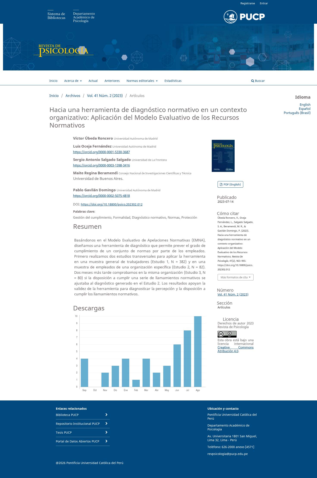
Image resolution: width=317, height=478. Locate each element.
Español (305, 108)
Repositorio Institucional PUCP (78, 424)
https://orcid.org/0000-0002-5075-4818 (101, 195)
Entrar (264, 3)
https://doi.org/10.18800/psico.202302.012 (112, 204)
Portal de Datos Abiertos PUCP (77, 441)
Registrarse (247, 3)
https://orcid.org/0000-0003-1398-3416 (101, 165)
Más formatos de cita (234, 277)
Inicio (53, 81)
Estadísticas (173, 81)
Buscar (259, 81)
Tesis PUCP (64, 432)
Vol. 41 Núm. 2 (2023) (105, 95)
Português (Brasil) (297, 113)
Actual (93, 81)
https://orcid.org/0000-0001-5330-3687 (101, 152)
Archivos (73, 95)
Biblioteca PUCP (67, 415)
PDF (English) (232, 184)
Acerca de (71, 81)
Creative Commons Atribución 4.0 (236, 349)
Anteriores (112, 81)
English (305, 104)
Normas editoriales (141, 81)
